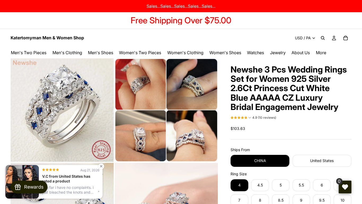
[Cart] (345, 38)
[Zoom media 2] (166, 110)
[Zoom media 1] (62, 110)
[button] (253, 118)
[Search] (323, 38)
